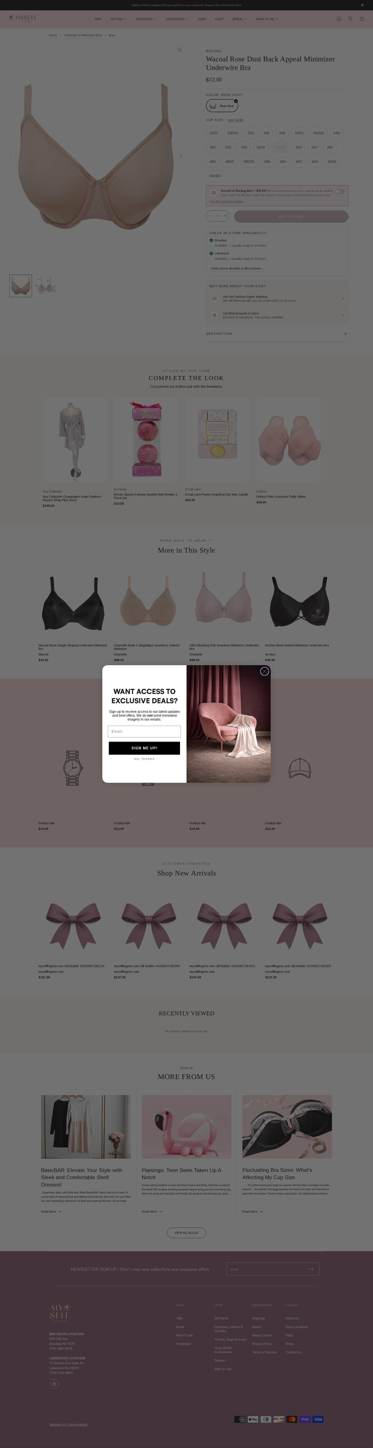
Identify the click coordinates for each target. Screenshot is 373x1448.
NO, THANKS (144, 759)
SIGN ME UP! (144, 748)
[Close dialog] (265, 671)
